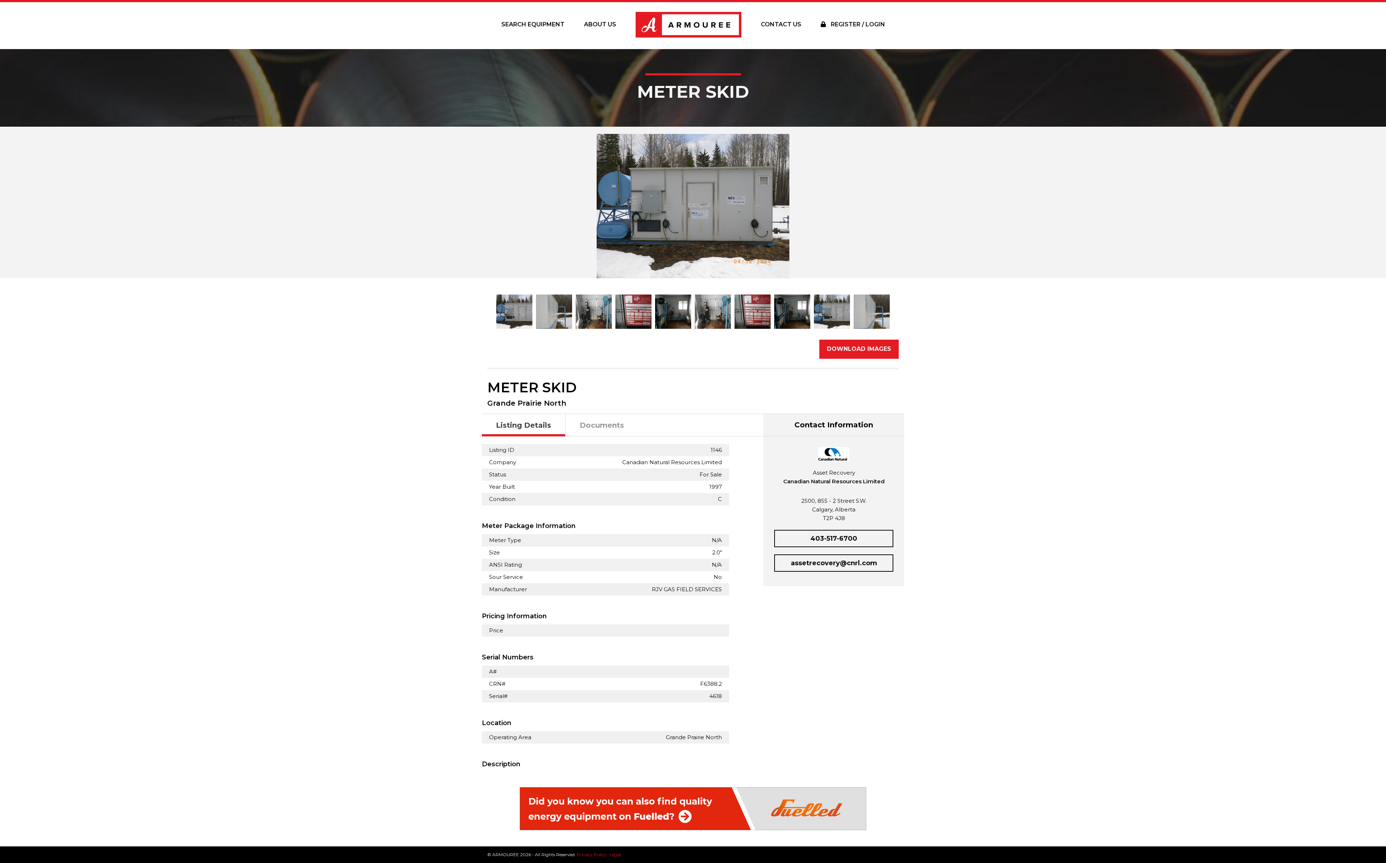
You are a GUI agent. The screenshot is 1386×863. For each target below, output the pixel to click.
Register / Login (857, 24)
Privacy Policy (591, 854)
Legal (615, 854)
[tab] (524, 425)
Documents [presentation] (602, 425)
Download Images (859, 348)
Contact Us (781, 24)
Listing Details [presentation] (523, 425)
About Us (600, 24)
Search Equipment (533, 24)
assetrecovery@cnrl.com (834, 563)
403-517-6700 (833, 538)
